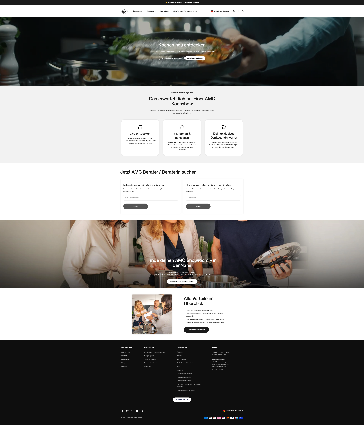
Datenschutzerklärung (184, 373)
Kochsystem (137, 11)
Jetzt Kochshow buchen (195, 58)
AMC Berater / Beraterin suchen (154, 352)
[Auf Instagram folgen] (127, 411)
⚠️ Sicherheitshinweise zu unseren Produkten (182, 2)
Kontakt (124, 366)
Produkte (150, 11)
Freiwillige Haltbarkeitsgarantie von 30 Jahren (188, 385)
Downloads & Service (151, 363)
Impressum (180, 370)
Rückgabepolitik (149, 356)
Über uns (180, 352)
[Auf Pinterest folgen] (132, 411)
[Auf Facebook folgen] (122, 411)
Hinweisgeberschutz (184, 377)
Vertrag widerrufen (182, 399)
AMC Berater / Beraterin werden (185, 11)
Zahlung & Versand (150, 359)
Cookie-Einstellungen (184, 381)
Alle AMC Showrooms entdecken (171, 58)
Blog (123, 363)
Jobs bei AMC (181, 359)
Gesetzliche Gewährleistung (186, 390)
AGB (178, 366)
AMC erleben (164, 11)
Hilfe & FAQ (147, 366)
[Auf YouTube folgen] (137, 411)
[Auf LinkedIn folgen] (142, 411)
